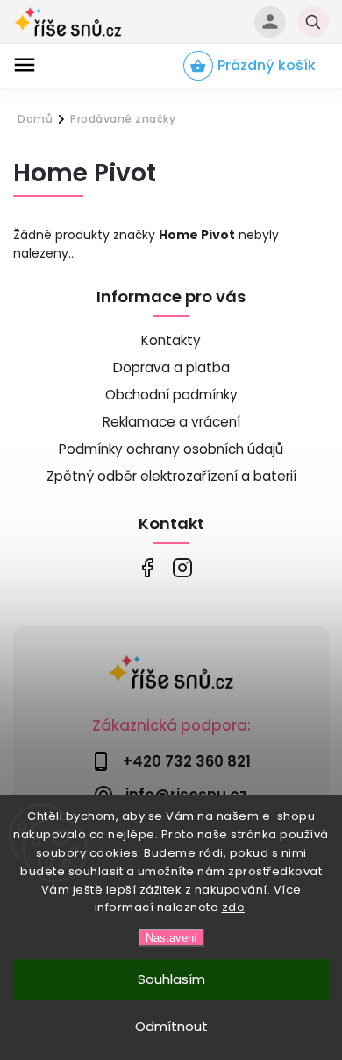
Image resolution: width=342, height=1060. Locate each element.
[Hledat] (313, 22)
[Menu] (24, 65)
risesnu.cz (182, 568)
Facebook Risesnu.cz (147, 568)
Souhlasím (171, 979)
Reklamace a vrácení (171, 422)
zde (234, 907)
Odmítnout (171, 1026)
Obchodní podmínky (171, 394)
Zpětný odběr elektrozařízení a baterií (171, 476)
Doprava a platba (171, 367)
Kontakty (171, 340)
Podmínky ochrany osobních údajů (171, 449)
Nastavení (171, 937)
